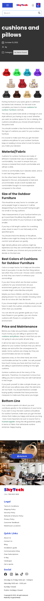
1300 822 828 (13, 494)
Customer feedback (11, 522)
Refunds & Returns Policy (13, 516)
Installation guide (10, 548)
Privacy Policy (9, 519)
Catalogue (8, 561)
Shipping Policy (9, 509)
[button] (7, 5)
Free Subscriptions (11, 554)
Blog (6, 544)
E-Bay (6, 557)
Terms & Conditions (11, 506)
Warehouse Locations (12, 526)
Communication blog (12, 551)
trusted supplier (8, 422)
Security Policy (9, 512)
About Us (7, 538)
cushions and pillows (10, 336)
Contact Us (8, 541)
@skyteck (22, 456)
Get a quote (8, 564)
